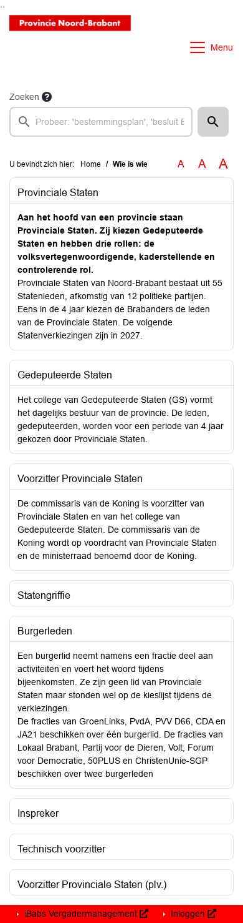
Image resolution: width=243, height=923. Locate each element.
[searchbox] (101, 122)
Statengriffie (43, 595)
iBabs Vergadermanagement (81, 914)
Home (90, 164)
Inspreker (38, 813)
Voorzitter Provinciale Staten (80, 478)
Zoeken (24, 97)
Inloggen (187, 914)
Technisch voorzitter (61, 849)
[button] (213, 122)
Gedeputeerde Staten (64, 375)
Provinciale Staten (57, 192)
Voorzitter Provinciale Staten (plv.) (91, 884)
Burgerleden (44, 631)
